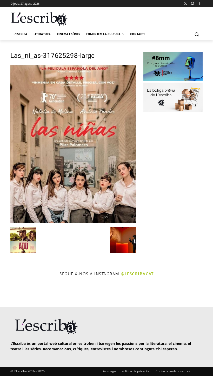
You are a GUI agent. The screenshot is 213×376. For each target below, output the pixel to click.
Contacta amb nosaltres (173, 371)
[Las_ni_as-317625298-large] (73, 221)
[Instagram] (192, 4)
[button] (196, 34)
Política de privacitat (136, 371)
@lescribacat (137, 273)
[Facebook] (200, 4)
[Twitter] (185, 4)
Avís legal (110, 371)
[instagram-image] (12, 292)
